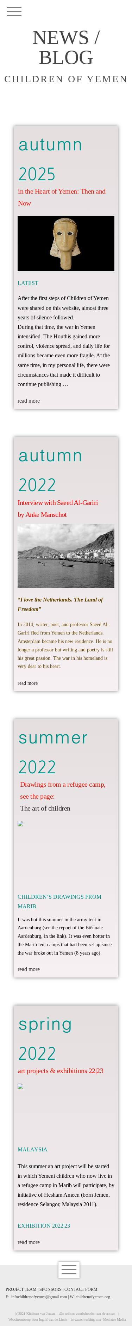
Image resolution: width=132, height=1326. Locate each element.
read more (29, 401)
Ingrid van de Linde (53, 1319)
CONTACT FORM (81, 1289)
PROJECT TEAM (21, 1289)
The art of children (45, 808)
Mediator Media (114, 1319)
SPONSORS (50, 1289)
